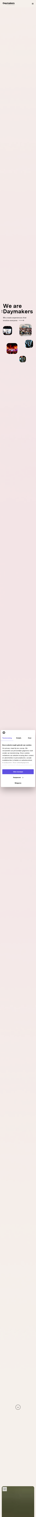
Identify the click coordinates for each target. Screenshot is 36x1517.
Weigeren (18, 783)
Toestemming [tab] (7, 738)
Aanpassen (17, 777)
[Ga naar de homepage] (8, 3)
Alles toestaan (18, 772)
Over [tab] (29, 738)
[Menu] (33, 3)
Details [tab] (18, 738)
